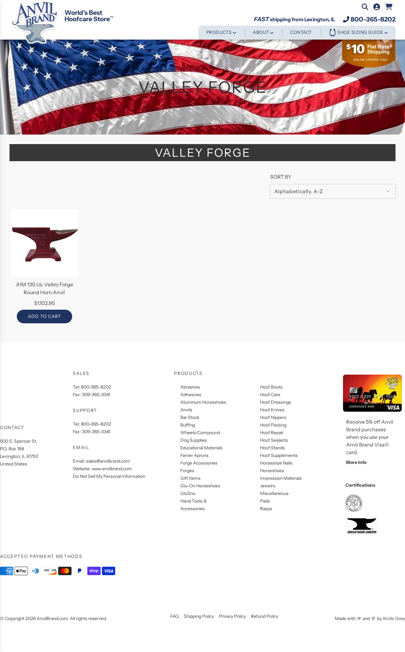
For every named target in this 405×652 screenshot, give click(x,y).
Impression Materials (281, 478)
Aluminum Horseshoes (203, 402)
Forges (187, 470)
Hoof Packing (273, 425)
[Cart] (389, 7)
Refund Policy (264, 616)
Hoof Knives (272, 410)
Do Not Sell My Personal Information (109, 476)
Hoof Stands (272, 448)
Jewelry (267, 486)
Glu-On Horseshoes (200, 486)
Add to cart (44, 316)
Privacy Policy (232, 616)
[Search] (365, 6)
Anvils (186, 410)
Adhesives (190, 394)
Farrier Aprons (194, 455)
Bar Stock (189, 417)
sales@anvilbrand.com (108, 461)
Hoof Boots (271, 387)
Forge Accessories (198, 463)
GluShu (187, 493)
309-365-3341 (96, 394)
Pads (265, 501)
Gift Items (190, 478)
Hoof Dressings (275, 402)
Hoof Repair (272, 432)
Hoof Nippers (273, 417)
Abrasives (190, 387)
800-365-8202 (373, 19)
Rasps (266, 508)
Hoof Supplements (279, 455)
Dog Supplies (193, 440)
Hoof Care (270, 394)
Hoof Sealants (274, 440)
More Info (356, 462)
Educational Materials (201, 448)
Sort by (280, 176)
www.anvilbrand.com (112, 469)
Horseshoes (272, 470)
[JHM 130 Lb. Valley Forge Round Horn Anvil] (44, 243)
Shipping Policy (199, 616)
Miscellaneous (274, 493)
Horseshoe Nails (276, 463)
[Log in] (377, 6)
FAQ (174, 616)
